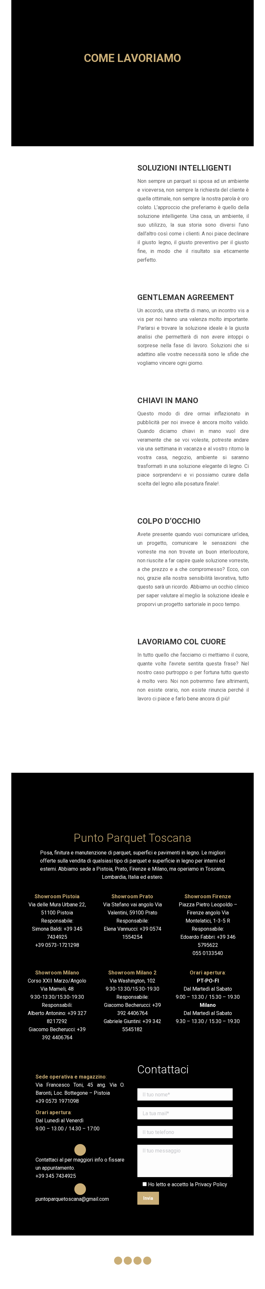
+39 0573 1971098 (57, 1101)
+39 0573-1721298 (57, 945)
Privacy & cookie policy (186, 1274)
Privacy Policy (211, 1184)
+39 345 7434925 (56, 1176)
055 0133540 (208, 953)
